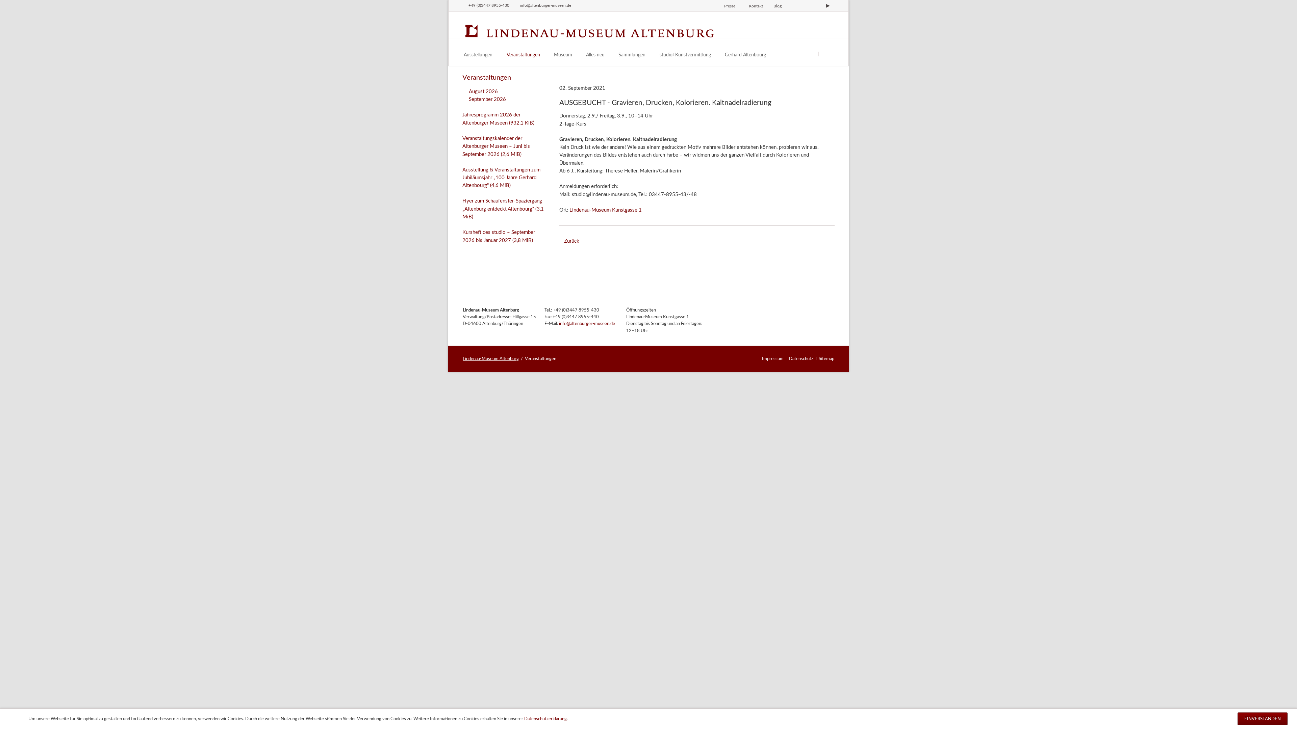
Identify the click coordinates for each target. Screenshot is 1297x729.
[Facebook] (805, 5)
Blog (777, 6)
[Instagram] (793, 5)
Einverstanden (1262, 719)
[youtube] (828, 5)
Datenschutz (801, 358)
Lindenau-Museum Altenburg (491, 358)
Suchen (827, 54)
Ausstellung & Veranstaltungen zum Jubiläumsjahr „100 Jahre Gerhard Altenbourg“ (501, 177)
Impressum (773, 358)
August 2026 (483, 91)
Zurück (571, 241)
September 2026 (487, 99)
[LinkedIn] (816, 5)
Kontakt (756, 6)
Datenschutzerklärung (545, 719)
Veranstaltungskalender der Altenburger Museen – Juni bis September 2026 (496, 146)
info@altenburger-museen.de (587, 324)
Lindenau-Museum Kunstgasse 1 (605, 210)
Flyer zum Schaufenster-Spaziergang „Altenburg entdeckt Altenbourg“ (503, 208)
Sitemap (826, 358)
